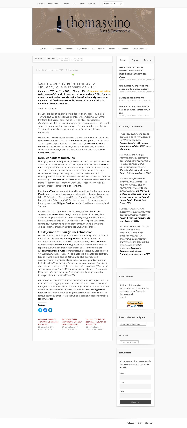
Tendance (150, 80)
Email (122, 391)
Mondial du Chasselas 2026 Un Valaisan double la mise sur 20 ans (134, 109)
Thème (140, 423)
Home (40, 58)
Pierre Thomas (132, 80)
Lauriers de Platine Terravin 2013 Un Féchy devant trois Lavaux (72, 322)
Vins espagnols (144, 100)
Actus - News (51, 58)
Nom (122, 382)
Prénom (123, 373)
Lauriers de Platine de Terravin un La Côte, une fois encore (48, 322)
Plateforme (150, 423)
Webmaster (131, 423)
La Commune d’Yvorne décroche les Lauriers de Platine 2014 (96, 322)
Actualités (142, 80)
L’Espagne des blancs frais (132, 97)
